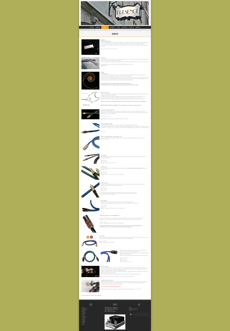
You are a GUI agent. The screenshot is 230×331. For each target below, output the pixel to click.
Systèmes (112, 27)
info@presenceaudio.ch (111, 311)
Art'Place (130, 310)
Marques (98, 27)
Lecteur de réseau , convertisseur (100, 29)
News (118, 27)
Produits (104, 27)
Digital (83, 311)
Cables (83, 324)
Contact (138, 27)
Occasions (124, 27)
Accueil (92, 27)
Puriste (83, 320)
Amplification (84, 308)
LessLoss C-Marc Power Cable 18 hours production (111, 286)
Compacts (84, 310)
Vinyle (83, 322)
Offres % (131, 27)
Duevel (130, 307)
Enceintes (84, 312)
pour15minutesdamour (133, 308)
